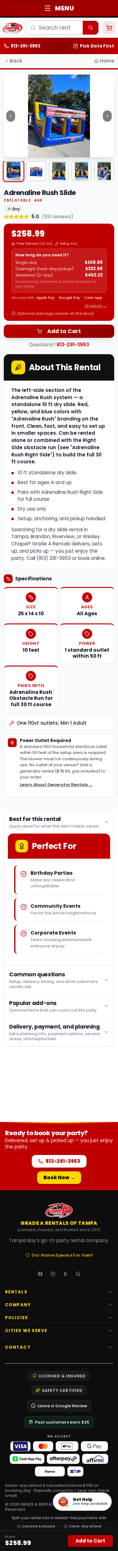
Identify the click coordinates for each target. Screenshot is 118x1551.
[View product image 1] (13, 171)
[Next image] (107, 116)
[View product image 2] (36, 171)
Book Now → (59, 1177)
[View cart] (109, 27)
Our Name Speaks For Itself (62, 1255)
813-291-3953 (73, 345)
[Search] (90, 28)
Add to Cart (64, 331)
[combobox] (62, 28)
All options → (96, 306)
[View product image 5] (104, 171)
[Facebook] (40, 1274)
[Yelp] (65, 1274)
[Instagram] (53, 1274)
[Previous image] (10, 116)
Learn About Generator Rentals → (56, 784)
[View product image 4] (81, 171)
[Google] (78, 1274)
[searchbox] (54, 28)
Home (107, 61)
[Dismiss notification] (107, 48)
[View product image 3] (59, 171)
